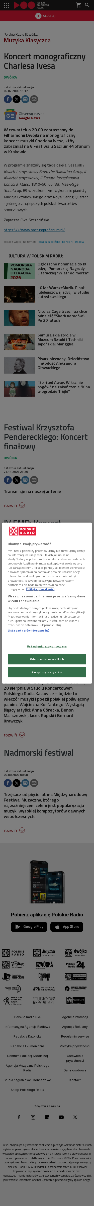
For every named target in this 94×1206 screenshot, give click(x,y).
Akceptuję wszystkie (47, 672)
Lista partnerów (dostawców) (28, 630)
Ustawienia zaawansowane (47, 646)
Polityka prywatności (40, 589)
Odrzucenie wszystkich (47, 659)
